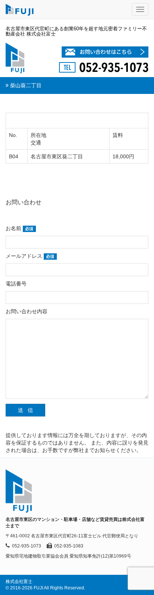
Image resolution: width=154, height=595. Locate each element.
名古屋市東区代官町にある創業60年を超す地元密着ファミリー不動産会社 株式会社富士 (76, 31)
